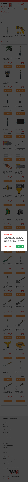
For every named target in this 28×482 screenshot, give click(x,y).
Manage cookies (7, 246)
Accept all (20, 246)
